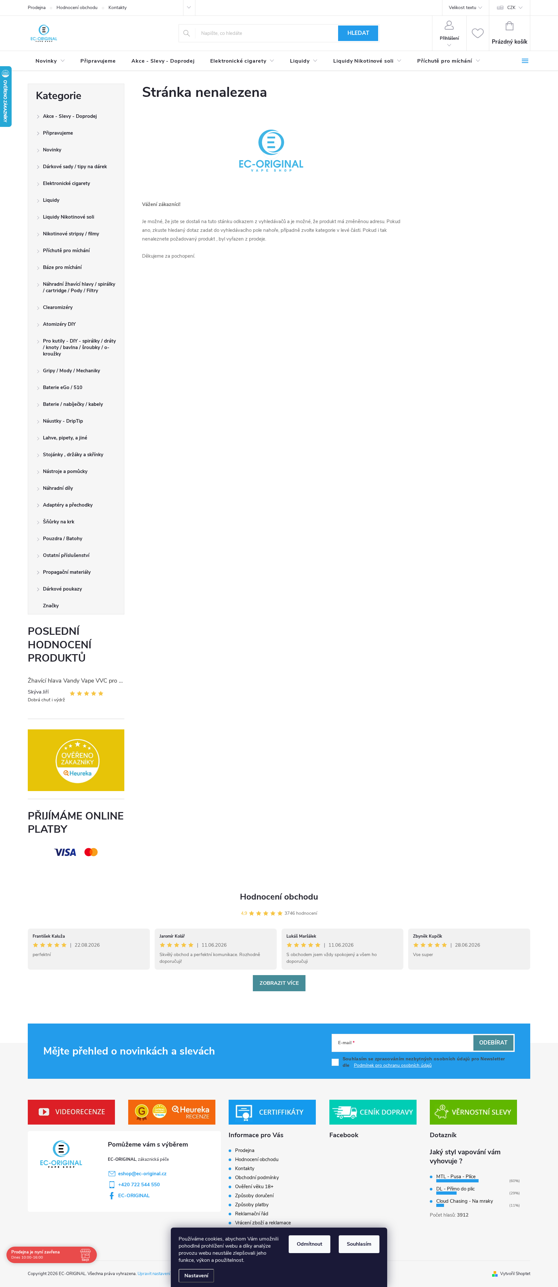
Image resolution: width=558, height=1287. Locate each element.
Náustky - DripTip (63, 421)
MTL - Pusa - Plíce (456, 1176)
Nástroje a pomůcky (65, 471)
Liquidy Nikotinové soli (68, 217)
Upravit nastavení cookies (161, 1274)
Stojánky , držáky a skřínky (73, 454)
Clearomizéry (58, 307)
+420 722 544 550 (139, 1184)
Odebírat (493, 1042)
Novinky (52, 150)
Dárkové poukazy (62, 589)
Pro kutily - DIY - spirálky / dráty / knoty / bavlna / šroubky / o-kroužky (79, 347)
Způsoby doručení (254, 1195)
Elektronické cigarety (66, 183)
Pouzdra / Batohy (62, 538)
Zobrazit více (279, 983)
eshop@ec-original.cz (142, 1173)
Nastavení (196, 1275)
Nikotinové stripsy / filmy (71, 234)
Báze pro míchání (62, 267)
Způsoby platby (252, 1204)
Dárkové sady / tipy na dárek (75, 166)
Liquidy (51, 200)
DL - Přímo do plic (455, 1189)
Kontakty (117, 8)
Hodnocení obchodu (77, 8)
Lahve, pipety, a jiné (65, 438)
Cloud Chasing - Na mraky (464, 1201)
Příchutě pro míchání (66, 250)
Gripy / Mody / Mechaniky (71, 370)
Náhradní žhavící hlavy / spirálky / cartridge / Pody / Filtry (79, 287)
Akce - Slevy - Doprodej (70, 116)
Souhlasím (359, 1244)
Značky (51, 605)
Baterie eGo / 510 (62, 387)
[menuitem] (50, 61)
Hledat (358, 33)
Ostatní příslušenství (66, 555)
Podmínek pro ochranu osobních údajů (393, 1065)
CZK (511, 8)
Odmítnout (309, 1244)
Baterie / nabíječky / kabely (73, 404)
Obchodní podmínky (257, 1177)
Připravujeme (58, 133)
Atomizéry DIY (59, 324)
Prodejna (37, 8)
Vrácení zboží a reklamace (263, 1223)
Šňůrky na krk (58, 522)
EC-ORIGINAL (134, 1195)
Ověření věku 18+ (254, 1186)
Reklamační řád (251, 1213)
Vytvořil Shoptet (515, 1274)
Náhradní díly (58, 488)
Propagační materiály (67, 572)
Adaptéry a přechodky (68, 505)
